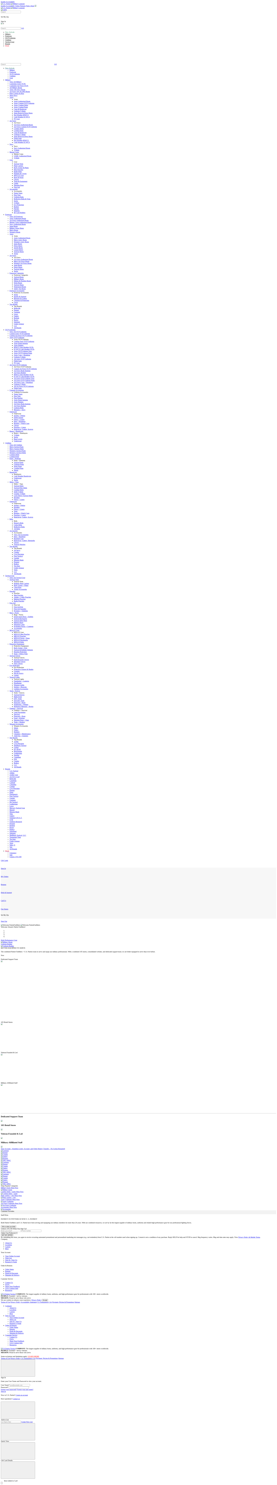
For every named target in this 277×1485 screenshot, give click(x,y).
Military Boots (19, 279)
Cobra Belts (18, 525)
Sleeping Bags (19, 185)
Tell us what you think (8, 1226)
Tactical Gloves (15, 656)
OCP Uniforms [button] (10, 330)
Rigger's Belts (18, 523)
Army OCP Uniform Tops (23, 351)
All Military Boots (16, 88)
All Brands (17, 328)
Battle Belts (18, 172)
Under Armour (19, 324)
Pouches (12, 591)
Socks (16, 201)
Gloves (16, 179)
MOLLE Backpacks (21, 640)
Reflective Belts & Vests (22, 199)
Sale (11, 855)
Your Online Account (12, 1256)
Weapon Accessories (17, 724)
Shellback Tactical (20, 745)
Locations (8, 1245)
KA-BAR (17, 749)
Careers (7, 1247)
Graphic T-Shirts (19, 494)
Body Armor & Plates (21, 168)
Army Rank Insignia (21, 343)
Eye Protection (19, 205)
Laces (16, 302)
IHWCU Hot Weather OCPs (23, 347)
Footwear (8, 36)
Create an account (22, 1395)
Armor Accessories (20, 589)
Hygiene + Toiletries (21, 611)
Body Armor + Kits (20, 648)
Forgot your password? (9, 1389)
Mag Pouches (18, 170)
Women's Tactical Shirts (18, 453)
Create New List (27, 1422)
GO (22, 28)
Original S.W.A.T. (16, 818)
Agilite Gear (14, 775)
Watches (17, 211)
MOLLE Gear (19, 175)
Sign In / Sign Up (11, 1260)
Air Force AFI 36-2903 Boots (20, 92)
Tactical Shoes (19, 252)
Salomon (17, 322)
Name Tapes (18, 193)
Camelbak (17, 757)
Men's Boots (14, 230)
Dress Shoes (18, 246)
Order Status (9, 1269)
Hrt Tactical (14, 802)
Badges (16, 207)
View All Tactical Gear (17, 578)
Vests (15, 511)
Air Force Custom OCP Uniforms (25, 127)
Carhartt (12, 783)
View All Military (16, 82)
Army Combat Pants (21, 107)
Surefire (16, 755)
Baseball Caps (19, 539)
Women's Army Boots (21, 242)
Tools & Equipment (20, 181)
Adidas (12, 773)
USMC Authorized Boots (22, 156)
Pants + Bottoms (15, 459)
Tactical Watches (19, 544)
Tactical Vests (18, 164)
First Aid (17, 187)
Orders (17, 6)
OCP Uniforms (10, 38)
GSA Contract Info (11, 1288)
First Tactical (18, 556)
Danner (16, 310)
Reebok (16, 318)
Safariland (13, 831)
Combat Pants (18, 131)
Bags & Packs (18, 177)
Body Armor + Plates (21, 585)
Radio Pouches (19, 601)
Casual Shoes (18, 250)
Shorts (16, 470)
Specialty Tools (19, 701)
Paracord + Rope (19, 703)
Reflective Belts (19, 527)
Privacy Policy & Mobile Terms (249, 1237)
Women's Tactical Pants (18, 451)
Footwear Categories (17, 273)
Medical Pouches (20, 599)
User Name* (5, 1385)
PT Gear (17, 119)
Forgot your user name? (25, 1389)
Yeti (11, 847)
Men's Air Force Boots (21, 261)
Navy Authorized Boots (22, 148)
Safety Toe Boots (20, 289)
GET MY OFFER (7, 1235)
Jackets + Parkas (19, 416)
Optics (16, 730)
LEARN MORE (33, 1356)
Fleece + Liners (19, 419)
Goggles (17, 671)
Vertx (16, 570)
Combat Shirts (19, 129)
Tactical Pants (18, 462)
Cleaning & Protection (21, 300)
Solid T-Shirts (18, 492)
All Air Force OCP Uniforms (24, 386)
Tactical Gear (9, 42)
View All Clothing (16, 445)
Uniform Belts (19, 197)
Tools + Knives (15, 691)
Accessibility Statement (29, 1302)
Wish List (8, 1258)
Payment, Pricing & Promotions (63, 1302)
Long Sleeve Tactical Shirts (23, 496)
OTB (11, 820)
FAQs (7, 1284)
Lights (16, 183)
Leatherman (18, 753)
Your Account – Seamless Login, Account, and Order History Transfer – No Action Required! (33, 1149)
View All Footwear (16, 216)
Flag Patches (18, 398)
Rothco (16, 564)
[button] (138, 15)
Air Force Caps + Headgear (23, 382)
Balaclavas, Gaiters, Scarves (23, 429)
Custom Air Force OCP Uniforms (21, 336)
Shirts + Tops (14, 482)
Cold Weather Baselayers (22, 476)
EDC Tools (18, 699)
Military (8, 34)
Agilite (16, 742)
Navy (11, 144)
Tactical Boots (19, 277)
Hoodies (17, 498)
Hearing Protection (20, 652)
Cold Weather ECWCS (22, 117)
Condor (16, 552)
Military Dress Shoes (17, 228)
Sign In (3, 1391)
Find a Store (30, 6)
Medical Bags (18, 622)
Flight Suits (18, 138)
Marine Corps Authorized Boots (20, 222)
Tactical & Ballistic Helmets (23, 650)
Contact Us (9, 1283)
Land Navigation (19, 712)
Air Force (13, 121)
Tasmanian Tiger (15, 837)
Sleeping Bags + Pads (21, 720)
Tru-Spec (17, 566)
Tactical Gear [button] (9, 576)
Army (12, 97)
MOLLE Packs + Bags (22, 638)
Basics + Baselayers (16, 431)
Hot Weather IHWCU (21, 115)
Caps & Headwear (20, 109)
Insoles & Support (20, 296)
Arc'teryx (17, 550)
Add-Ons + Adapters (21, 736)
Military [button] (8, 80)
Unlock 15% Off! (16, 857)
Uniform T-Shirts (20, 111)
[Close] (18, 1368)
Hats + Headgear (19, 421)
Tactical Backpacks (20, 619)
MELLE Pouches (20, 636)
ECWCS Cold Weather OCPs (24, 349)
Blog (7, 1249)
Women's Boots (15, 232)
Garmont (17, 312)
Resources (8, 1290)
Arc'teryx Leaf (14, 777)
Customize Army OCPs (18, 84)
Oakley (16, 316)
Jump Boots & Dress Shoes (23, 113)
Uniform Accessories (17, 390)
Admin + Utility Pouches (22, 597)
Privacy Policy (36, 1300)
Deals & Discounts (11, 1273)
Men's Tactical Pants (16, 447)
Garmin (16, 558)
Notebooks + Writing (21, 704)
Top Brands (14, 304)
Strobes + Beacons (20, 687)
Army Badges (18, 345)
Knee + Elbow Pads (21, 654)
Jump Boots (14, 226)
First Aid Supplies (20, 609)
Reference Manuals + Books (23, 706)
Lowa (16, 314)
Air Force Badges (20, 373)
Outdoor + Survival (16, 708)
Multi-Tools (18, 697)
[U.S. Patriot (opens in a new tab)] (6, 4)
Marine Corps (14, 152)
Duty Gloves (18, 663)
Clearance (13, 853)
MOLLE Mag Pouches (22, 634)
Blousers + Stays (19, 410)
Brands (7, 44)
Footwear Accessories (17, 291)
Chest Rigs (17, 587)
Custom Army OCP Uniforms (20, 334)
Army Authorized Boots (22, 101)
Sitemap (77, 1302)
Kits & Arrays (18, 673)
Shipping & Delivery (12, 1275)
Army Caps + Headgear (22, 355)
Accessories (14, 189)
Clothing (8, 40)
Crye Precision (19, 554)
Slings (16, 728)
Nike (11, 814)
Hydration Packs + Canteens (23, 626)
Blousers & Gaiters (20, 298)
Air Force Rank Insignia (22, 371)
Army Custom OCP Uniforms (24, 103)
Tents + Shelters (19, 722)
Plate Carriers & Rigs (17, 93)
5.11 (15, 326)
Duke (11, 792)
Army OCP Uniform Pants (23, 353)
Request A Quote (11, 1262)
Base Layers (18, 439)
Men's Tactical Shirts (17, 449)
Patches (16, 209)
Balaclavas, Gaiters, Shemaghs (24, 540)
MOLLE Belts (19, 642)
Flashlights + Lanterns (21, 681)
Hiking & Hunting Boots (22, 281)
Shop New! (13, 95)
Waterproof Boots (20, 287)
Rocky (16, 320)
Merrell (12, 810)
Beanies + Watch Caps (21, 423)
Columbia (13, 785)
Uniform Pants (19, 464)
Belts (11, 519)
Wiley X (12, 845)
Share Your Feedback (12, 1286)
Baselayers (13, 472)
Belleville (17, 308)
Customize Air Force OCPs (19, 86)
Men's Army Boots (20, 240)
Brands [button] (7, 769)
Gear (11, 78)
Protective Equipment (17, 644)
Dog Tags (17, 195)
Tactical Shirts (18, 486)
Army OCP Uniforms (17, 337)
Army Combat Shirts (21, 105)
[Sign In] (138, 26)
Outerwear (13, 412)
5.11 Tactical (14, 771)
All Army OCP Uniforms (22, 359)
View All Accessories (21, 535)
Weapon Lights (19, 685)
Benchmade (18, 751)
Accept (45, 1300)
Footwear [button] (8, 214)
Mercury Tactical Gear (17, 808)
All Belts (17, 529)
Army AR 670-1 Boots (17, 90)
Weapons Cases (19, 624)
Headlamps (18, 683)
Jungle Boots (18, 248)
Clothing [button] (8, 443)
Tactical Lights (15, 677)
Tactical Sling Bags (20, 621)
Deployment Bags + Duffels (23, 617)
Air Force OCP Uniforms (18, 365)
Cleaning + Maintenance (22, 734)
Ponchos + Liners (20, 427)
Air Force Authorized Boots (23, 125)
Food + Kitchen (19, 718)
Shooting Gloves (19, 662)
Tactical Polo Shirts (20, 488)
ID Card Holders (19, 213)
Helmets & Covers (20, 173)
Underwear (18, 441)
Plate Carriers (18, 166)
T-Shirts (16, 150)
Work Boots (18, 283)
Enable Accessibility (8, 2)
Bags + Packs (14, 613)
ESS (15, 759)
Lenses (16, 675)
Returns (23, 6)
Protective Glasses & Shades (23, 669)
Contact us (16, 1399)
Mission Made (19, 560)
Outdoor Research (16, 822)
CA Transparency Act (44, 1302)
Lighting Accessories (21, 689)
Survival (17, 714)
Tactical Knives (19, 695)
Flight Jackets (18, 418)
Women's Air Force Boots (22, 263)
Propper (16, 562)
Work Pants (18, 466)
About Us (8, 1243)
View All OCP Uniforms (18, 332)
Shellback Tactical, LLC (18, 835)
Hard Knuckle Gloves (21, 660)
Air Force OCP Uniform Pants (24, 380)
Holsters (16, 732)
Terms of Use (5, 1302)
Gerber (16, 747)
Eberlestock (14, 794)
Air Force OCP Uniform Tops (24, 378)
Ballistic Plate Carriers (21, 583)
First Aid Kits (18, 607)
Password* (4, 1387)
